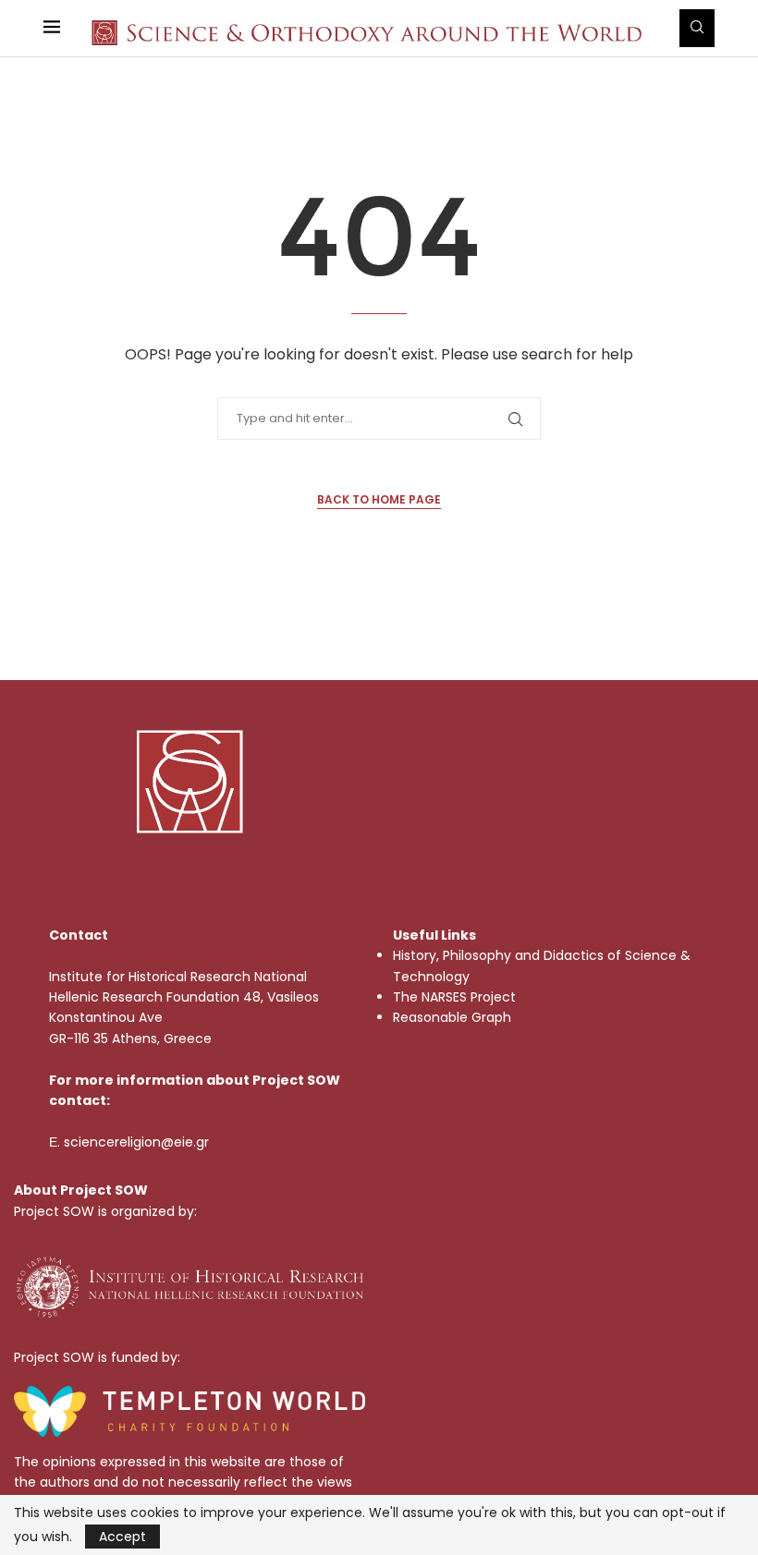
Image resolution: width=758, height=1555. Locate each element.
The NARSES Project (454, 997)
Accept (122, 1536)
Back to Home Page (379, 499)
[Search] (697, 28)
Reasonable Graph (452, 1017)
